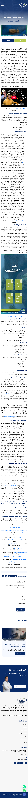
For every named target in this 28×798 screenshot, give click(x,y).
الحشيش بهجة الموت (18, 537)
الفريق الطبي (24, 736)
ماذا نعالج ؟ (24, 727)
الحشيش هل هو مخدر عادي (19, 559)
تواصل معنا (24, 742)
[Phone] (24, 786)
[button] (15, 576)
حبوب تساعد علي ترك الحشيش (16, 543)
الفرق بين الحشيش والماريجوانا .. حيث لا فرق (14, 556)
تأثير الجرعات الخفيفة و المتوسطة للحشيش (17, 220)
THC (23, 162)
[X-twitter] (20, 763)
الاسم (23, 599)
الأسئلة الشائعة (23, 739)
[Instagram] (23, 763)
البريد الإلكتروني (21, 603)
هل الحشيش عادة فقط (20, 108)
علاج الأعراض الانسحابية (11, 485)
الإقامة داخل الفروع (22, 733)
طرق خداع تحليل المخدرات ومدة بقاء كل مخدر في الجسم (14, 530)
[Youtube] (15, 763)
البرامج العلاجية (23, 730)
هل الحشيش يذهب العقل (10, 416)
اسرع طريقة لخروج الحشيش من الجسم (14, 316)
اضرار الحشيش (23, 532)
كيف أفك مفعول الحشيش (20, 548)
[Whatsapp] (24, 790)
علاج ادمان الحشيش (7, 393)
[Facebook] (26, 763)
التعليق (23, 596)
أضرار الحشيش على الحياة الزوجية (16, 539)
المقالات (10, 21)
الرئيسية (17, 21)
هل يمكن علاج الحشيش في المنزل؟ (14, 527)
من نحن (25, 724)
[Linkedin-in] (18, 763)
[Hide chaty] (24, 794)
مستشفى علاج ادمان (14, 561)
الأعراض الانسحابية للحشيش (20, 552)
